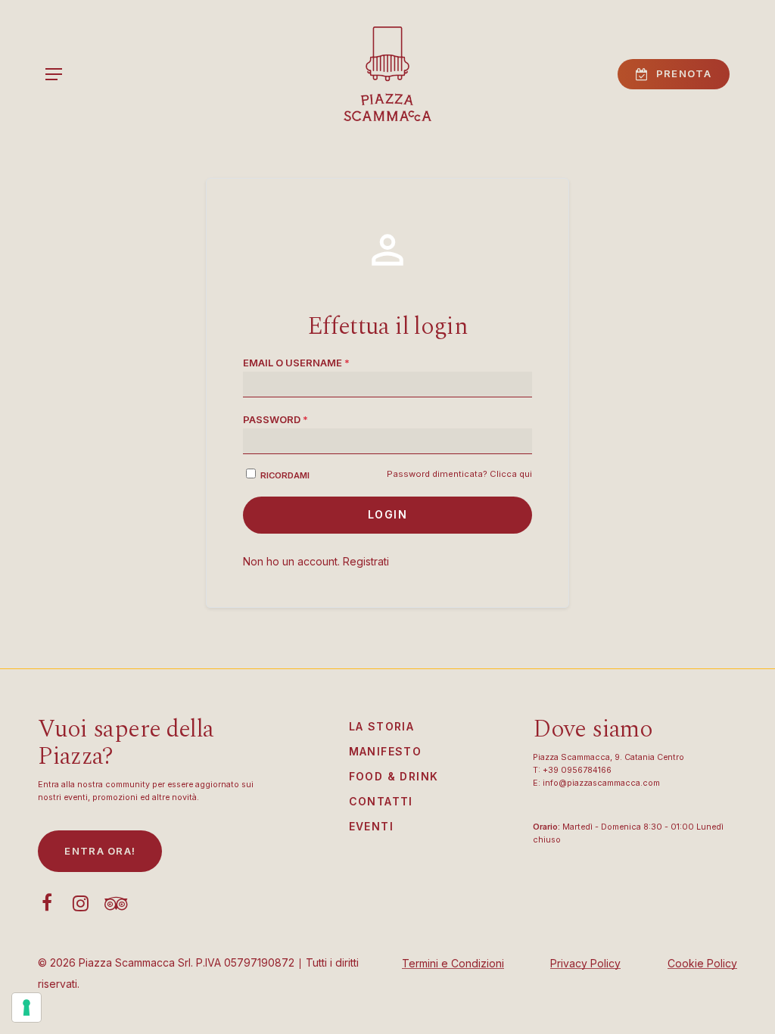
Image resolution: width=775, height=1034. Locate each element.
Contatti (381, 801)
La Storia (382, 726)
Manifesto (385, 751)
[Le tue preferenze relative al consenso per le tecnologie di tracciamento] (26, 1007)
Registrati (366, 561)
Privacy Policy (585, 963)
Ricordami (285, 475)
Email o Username (296, 363)
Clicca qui (511, 474)
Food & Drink (394, 776)
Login (387, 514)
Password (275, 419)
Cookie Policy (702, 963)
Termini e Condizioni (453, 963)
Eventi (371, 826)
